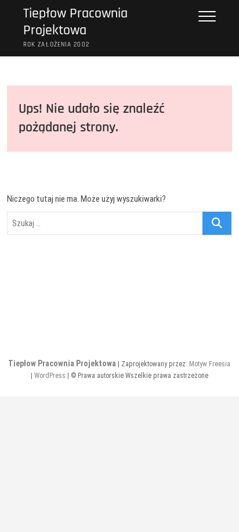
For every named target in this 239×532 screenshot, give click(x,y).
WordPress (50, 376)
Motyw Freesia (209, 364)
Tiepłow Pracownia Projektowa (75, 22)
